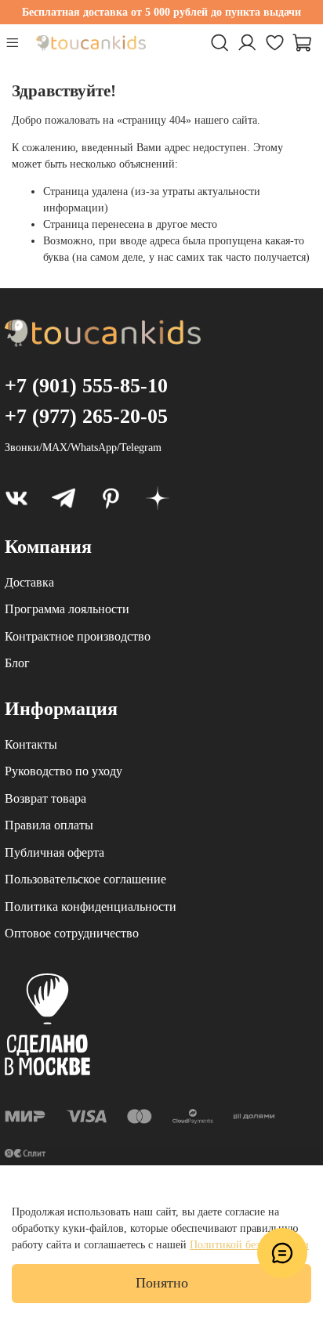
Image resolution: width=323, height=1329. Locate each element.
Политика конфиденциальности (90, 906)
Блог (17, 663)
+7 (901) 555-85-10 (86, 385)
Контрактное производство (78, 636)
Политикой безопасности (249, 1245)
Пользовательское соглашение (85, 879)
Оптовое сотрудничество (72, 933)
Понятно (162, 1283)
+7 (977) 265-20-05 (86, 416)
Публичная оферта (54, 852)
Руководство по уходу (63, 771)
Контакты (31, 744)
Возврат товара (45, 798)
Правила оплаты (49, 825)
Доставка (29, 582)
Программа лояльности (67, 609)
